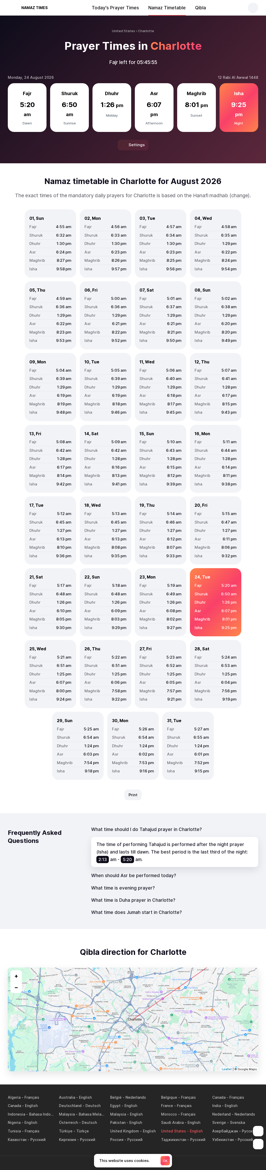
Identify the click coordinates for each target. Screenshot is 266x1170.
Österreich (68, 1122)
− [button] (16, 987)
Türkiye (65, 1131)
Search (253, 8)
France (167, 1105)
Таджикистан (173, 1139)
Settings (137, 144)
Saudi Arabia (172, 1122)
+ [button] (16, 975)
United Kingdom (124, 1131)
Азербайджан (225, 1131)
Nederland (221, 1114)
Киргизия (67, 1139)
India (216, 1105)
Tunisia (14, 1131)
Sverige (219, 1122)
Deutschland (70, 1105)
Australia (67, 1097)
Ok (165, 1161)
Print (133, 794)
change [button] (239, 196)
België (116, 1097)
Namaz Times (34, 7)
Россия (116, 1139)
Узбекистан (223, 1139)
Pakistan (117, 1122)
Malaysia (67, 1114)
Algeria (14, 1097)
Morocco (169, 1114)
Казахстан (17, 1139)
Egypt (115, 1105)
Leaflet (227, 1069)
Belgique (169, 1097)
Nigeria (14, 1122)
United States (173, 1131)
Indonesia (16, 1114)
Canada (218, 1097)
